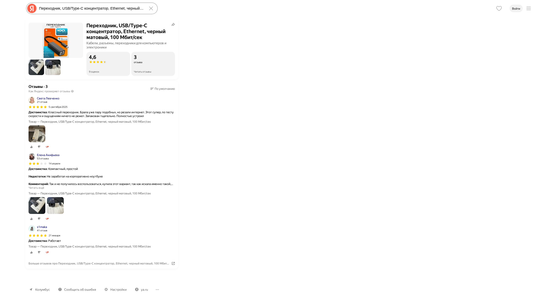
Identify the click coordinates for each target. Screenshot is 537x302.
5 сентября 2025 (58, 106)
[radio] (31, 147)
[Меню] (528, 8)
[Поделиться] (173, 24)
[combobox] (91, 8)
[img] (38, 107)
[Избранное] (499, 8)
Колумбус (42, 290)
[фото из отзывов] (37, 134)
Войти (516, 8)
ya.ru (144, 290)
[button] (36, 67)
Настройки (118, 290)
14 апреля (54, 163)
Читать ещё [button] (36, 187)
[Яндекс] (31, 8)
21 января (54, 235)
